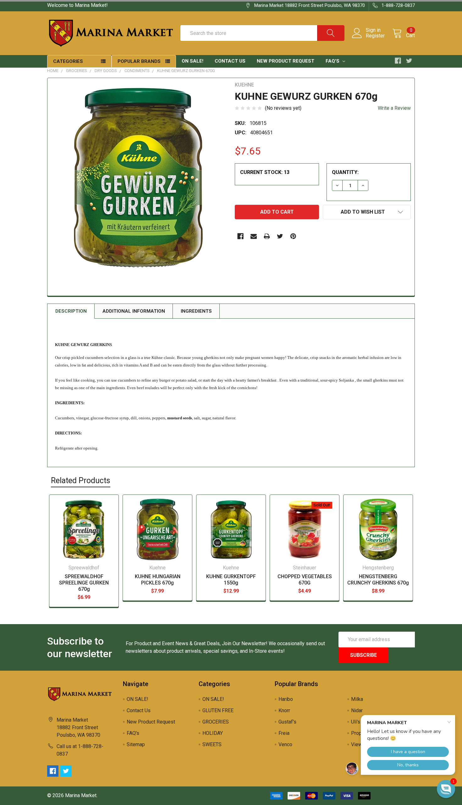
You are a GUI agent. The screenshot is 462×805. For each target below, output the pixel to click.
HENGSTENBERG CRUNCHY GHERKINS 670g (378, 579)
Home (52, 70)
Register (375, 36)
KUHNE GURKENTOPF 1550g (231, 579)
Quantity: (345, 172)
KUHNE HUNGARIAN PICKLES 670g (157, 579)
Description (71, 311)
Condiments (137, 70)
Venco (285, 744)
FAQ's (333, 61)
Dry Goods (106, 70)
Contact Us (230, 61)
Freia (283, 733)
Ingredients (196, 311)
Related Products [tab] (80, 480)
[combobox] (262, 33)
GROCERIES (76, 70)
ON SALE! (192, 61)
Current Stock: (264, 172)
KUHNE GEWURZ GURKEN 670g (186, 70)
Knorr (284, 710)
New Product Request (285, 61)
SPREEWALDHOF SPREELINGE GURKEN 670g (84, 582)
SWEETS (212, 744)
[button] (446, 789)
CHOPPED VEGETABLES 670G (305, 579)
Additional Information (133, 311)
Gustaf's (287, 722)
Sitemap (136, 744)
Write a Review (394, 108)
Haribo (285, 699)
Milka (357, 699)
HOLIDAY (212, 733)
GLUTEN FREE (218, 710)
